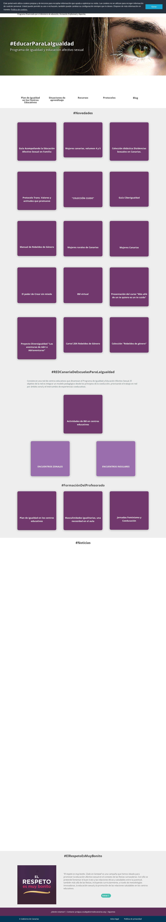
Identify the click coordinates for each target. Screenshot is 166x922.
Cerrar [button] (154, 7)
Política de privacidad (133, 919)
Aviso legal (114, 919)
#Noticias (83, 542)
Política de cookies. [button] (19, 10)
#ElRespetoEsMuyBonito (83, 856)
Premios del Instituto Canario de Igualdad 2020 (48, 731)
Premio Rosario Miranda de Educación (44, 831)
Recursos (83, 97)
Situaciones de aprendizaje (57, 99)
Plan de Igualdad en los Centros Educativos (30, 100)
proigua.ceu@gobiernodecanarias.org (90, 912)
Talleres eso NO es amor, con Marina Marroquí (48, 632)
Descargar (36, 157)
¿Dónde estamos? (58, 912)
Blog (135, 97)
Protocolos (109, 97)
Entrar (81, 153)
